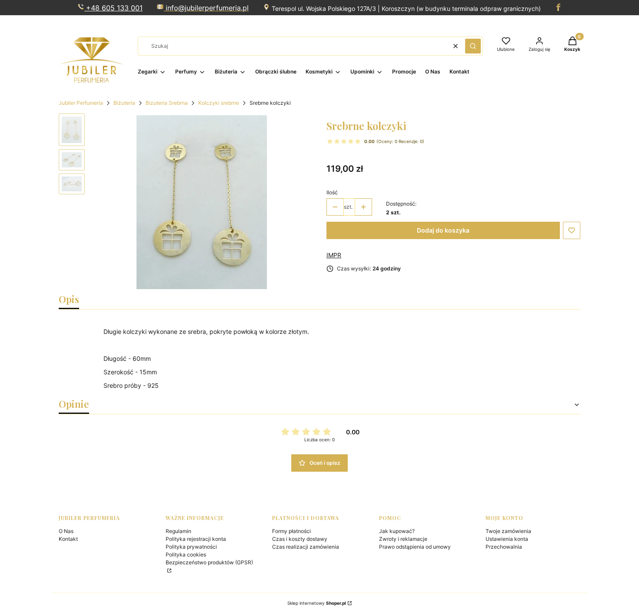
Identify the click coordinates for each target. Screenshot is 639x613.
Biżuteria (124, 103)
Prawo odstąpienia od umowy (415, 546)
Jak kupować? (397, 531)
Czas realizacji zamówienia (305, 546)
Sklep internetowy (316, 603)
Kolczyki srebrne (218, 103)
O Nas (66, 531)
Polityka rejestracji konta (196, 539)
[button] (473, 46)
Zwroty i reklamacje (403, 539)
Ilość (332, 192)
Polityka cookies (186, 554)
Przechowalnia (504, 546)
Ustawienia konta (507, 539)
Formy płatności (291, 531)
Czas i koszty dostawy (299, 539)
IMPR (333, 255)
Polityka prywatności (191, 546)
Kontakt (68, 539)
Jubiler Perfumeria (81, 103)
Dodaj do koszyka (443, 230)
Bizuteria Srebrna (167, 103)
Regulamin (178, 531)
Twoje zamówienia (508, 531)
